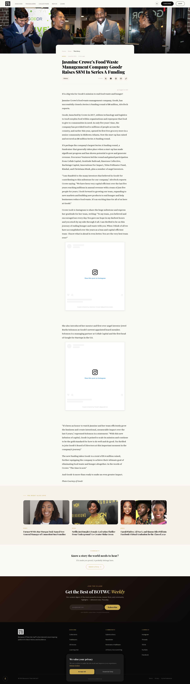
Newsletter (109, 640)
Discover (19, 4)
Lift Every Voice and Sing (114, 650)
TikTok (144, 645)
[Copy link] (126, 79)
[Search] (157, 3)
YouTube (145, 650)
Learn (62, 4)
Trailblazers (31, 4)
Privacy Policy (75, 666)
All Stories (72, 645)
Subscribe (167, 3)
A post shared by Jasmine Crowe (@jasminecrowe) (95, 307)
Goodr (115, 100)
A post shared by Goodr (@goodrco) (95, 407)
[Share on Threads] (116, 79)
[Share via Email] (121, 79)
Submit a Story (95, 567)
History (66, 78)
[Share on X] (106, 79)
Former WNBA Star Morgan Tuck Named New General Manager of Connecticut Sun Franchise (44, 533)
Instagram (145, 635)
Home (64, 51)
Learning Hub (74, 650)
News (69, 51)
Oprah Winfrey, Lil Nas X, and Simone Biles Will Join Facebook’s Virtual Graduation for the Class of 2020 (143, 533)
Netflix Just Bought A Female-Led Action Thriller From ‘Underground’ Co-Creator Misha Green (93, 533)
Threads (144, 640)
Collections (44, 4)
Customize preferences (95, 679)
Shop (180, 3)
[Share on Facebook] (111, 79)
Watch (54, 4)
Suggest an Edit (123, 90)
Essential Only (108, 672)
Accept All (82, 672)
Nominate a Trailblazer (113, 645)
